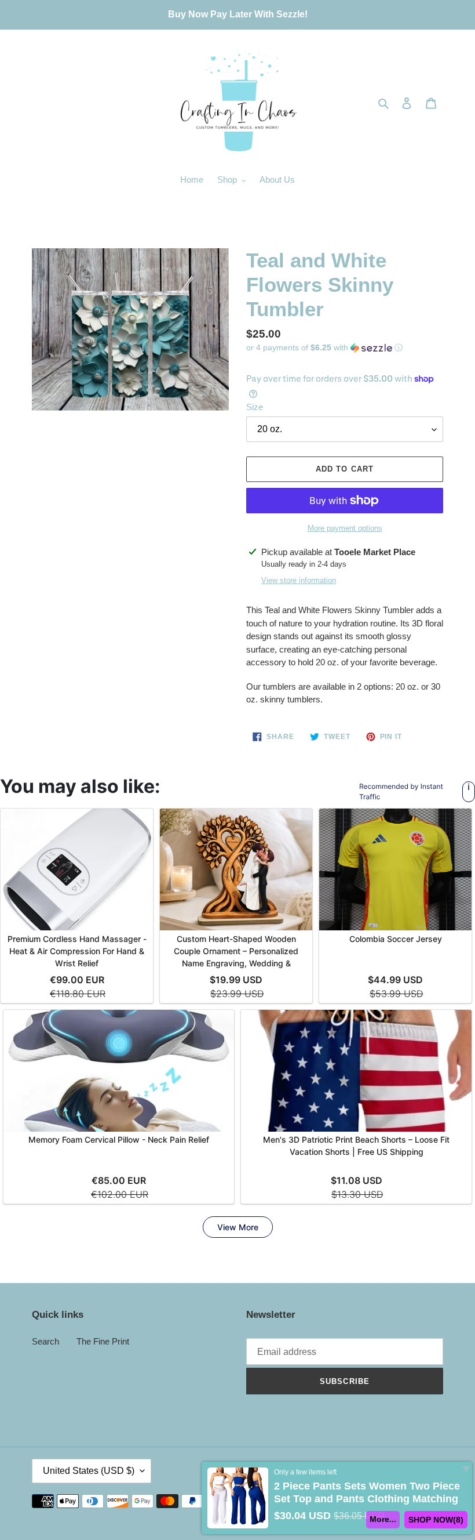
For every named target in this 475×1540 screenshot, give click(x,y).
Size (254, 407)
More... (383, 1519)
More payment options (345, 528)
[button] (324, 347)
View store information (298, 580)
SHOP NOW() (435, 1519)
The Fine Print (102, 1341)
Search (45, 1341)
